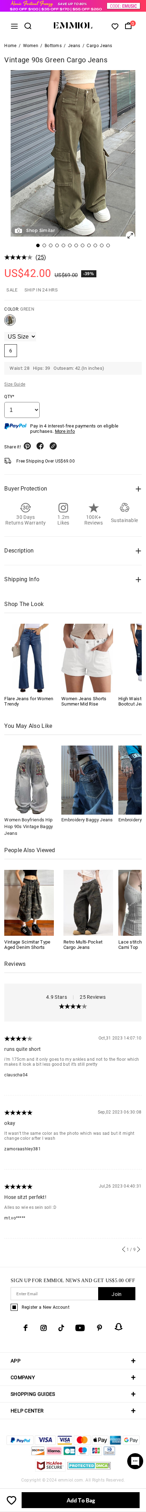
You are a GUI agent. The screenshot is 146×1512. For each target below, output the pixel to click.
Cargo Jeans (99, 45)
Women (31, 45)
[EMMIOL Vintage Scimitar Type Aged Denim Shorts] (29, 902)
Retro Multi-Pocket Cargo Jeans (82, 944)
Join (117, 1294)
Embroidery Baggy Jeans (87, 819)
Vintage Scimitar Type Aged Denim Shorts (27, 944)
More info (65, 431)
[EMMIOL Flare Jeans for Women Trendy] (30, 658)
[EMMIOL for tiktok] (61, 1328)
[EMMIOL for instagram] (43, 1328)
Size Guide (14, 384)
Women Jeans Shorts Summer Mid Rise (83, 701)
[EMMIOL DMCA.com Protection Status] (89, 1469)
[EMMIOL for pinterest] (99, 1328)
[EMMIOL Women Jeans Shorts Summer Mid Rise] (87, 658)
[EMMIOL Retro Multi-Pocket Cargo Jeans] (88, 902)
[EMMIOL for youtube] (80, 1328)
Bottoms (53, 45)
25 (41, 257)
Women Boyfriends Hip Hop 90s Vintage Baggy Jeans (28, 826)
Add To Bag (81, 1500)
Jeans (74, 45)
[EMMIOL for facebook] (25, 1328)
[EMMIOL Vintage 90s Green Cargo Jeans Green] (10, 323)
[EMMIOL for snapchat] (118, 1326)
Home (10, 45)
